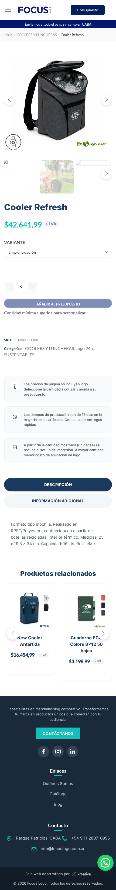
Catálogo (58, 793)
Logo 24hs (85, 348)
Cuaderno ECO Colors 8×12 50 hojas (86, 644)
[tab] (58, 484)
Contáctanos (58, 733)
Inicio (8, 35)
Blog (58, 804)
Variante (13, 242)
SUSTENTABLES (19, 354)
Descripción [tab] (58, 484)
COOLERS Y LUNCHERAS (36, 35)
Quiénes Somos (58, 783)
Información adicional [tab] (58, 500)
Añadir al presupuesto (58, 304)
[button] (8, 10)
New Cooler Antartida (29, 641)
